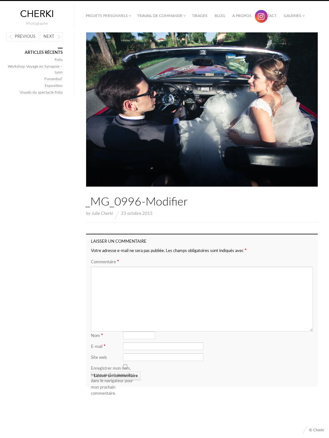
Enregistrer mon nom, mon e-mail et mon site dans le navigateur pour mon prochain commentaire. (112, 381)
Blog (220, 16)
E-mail (98, 346)
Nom (97, 335)
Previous (25, 37)
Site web (99, 358)
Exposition (54, 86)
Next (48, 37)
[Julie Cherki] (36, 14)
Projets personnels (107, 16)
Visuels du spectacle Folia (41, 92)
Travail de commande (159, 16)
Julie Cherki (102, 214)
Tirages (200, 16)
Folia (59, 60)
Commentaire (105, 261)
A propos (242, 16)
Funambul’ (53, 79)
